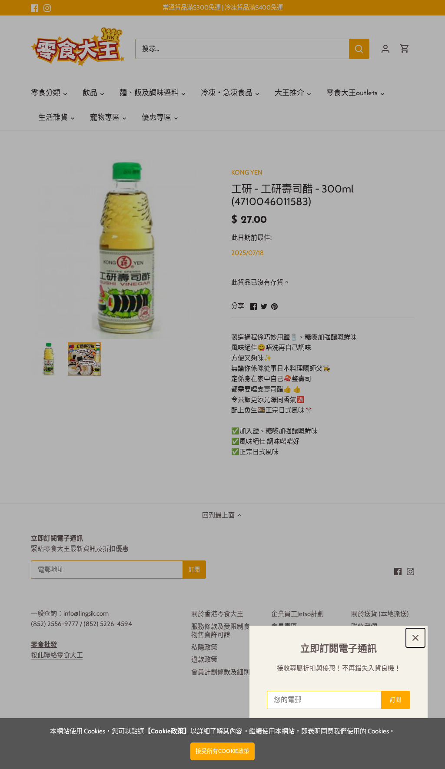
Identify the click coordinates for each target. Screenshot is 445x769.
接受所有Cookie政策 (223, 751)
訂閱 (395, 699)
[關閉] (415, 637)
